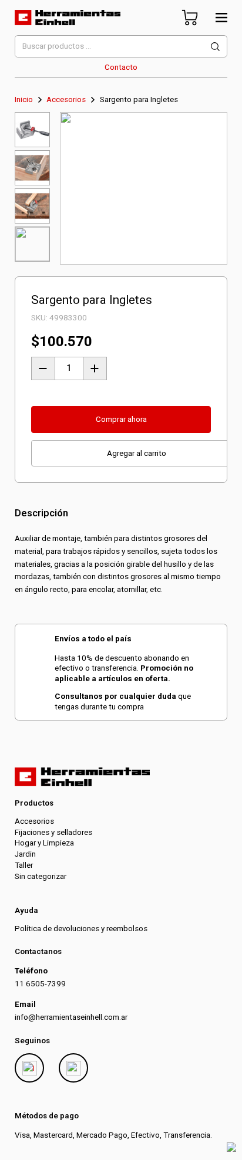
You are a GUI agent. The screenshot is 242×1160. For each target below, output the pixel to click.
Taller (24, 865)
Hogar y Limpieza (44, 842)
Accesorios (66, 99)
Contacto (121, 67)
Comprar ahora (121, 419)
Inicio (24, 99)
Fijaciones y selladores (53, 832)
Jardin (25, 854)
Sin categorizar (40, 876)
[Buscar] (215, 46)
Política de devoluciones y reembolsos (81, 928)
